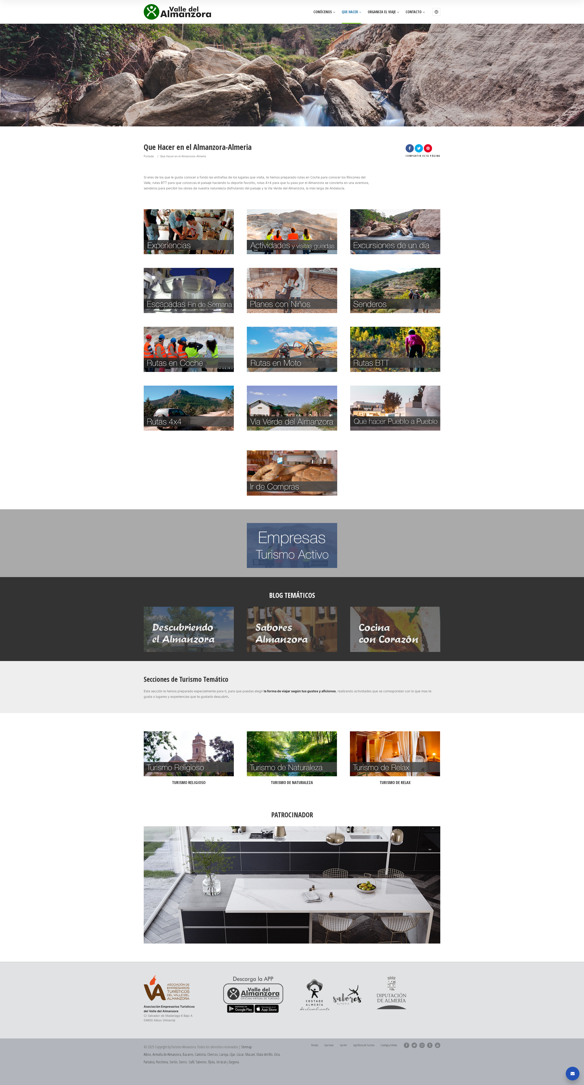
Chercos (212, 1054)
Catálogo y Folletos (389, 1045)
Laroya (223, 1054)
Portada (149, 156)
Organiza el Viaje (382, 12)
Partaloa (149, 1061)
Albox (147, 1054)
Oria (277, 1054)
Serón (173, 1061)
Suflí (191, 1061)
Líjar (232, 1054)
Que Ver (343, 1045)
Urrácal (221, 1061)
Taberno (201, 1061)
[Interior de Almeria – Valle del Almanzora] (177, 12)
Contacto (414, 12)
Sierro (183, 1061)
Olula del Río (264, 1054)
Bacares (188, 1054)
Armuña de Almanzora (167, 1054)
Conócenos (322, 12)
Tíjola (211, 1061)
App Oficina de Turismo (363, 1045)
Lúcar (240, 1054)
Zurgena (234, 1061)
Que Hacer (350, 12)
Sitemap (246, 1046)
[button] (436, 12)
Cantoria (200, 1054)
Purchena (162, 1061)
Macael (250, 1054)
